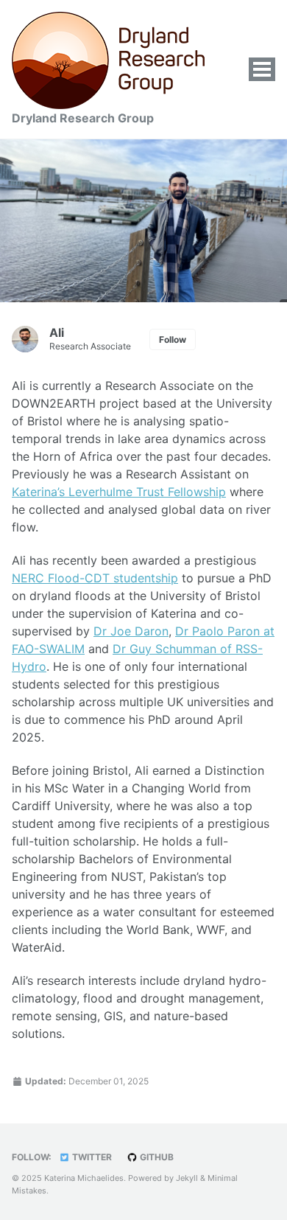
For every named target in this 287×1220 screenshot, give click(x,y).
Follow (172, 339)
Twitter (91, 1157)
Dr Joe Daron (131, 631)
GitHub (156, 1157)
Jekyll (187, 1178)
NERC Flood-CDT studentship (95, 578)
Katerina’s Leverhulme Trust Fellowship (119, 491)
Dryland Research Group (83, 118)
